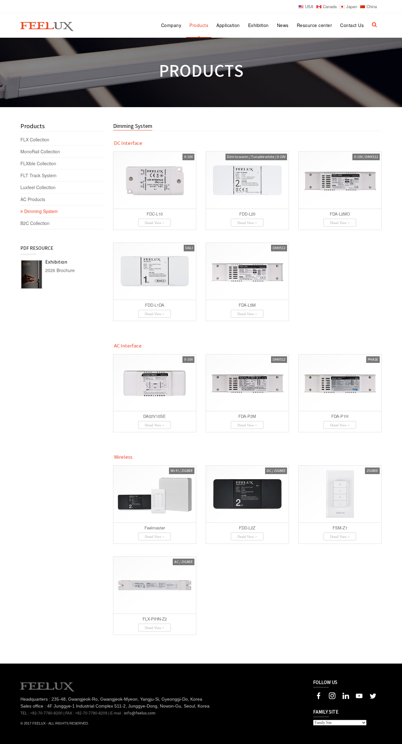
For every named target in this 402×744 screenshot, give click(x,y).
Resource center (314, 25)
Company (171, 25)
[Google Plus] (332, 695)
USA (308, 6)
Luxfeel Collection (38, 187)
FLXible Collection (38, 163)
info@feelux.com (139, 713)
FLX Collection (35, 139)
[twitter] (372, 695)
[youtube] (359, 695)
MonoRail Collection (40, 151)
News (283, 25)
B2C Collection (35, 223)
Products (198, 25)
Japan (351, 6)
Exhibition (258, 25)
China (371, 6)
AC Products (33, 199)
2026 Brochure (60, 270)
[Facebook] (318, 695)
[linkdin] (345, 695)
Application (228, 25)
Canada (329, 6)
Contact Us (352, 25)
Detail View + (154, 223)
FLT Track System (39, 175)
